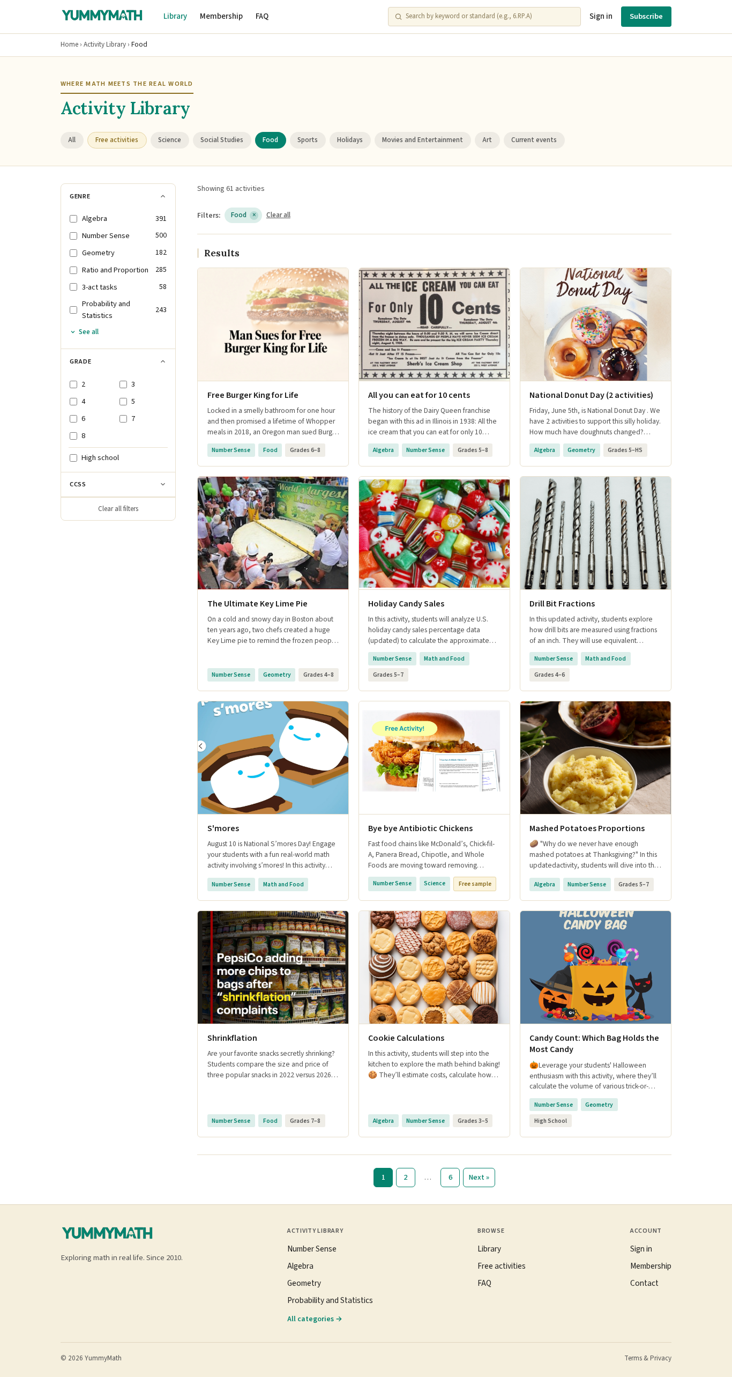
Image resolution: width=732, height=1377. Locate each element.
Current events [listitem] (534, 140)
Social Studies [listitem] (221, 140)
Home (69, 44)
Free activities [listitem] (116, 140)
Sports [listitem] (307, 140)
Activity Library (105, 44)
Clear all (278, 215)
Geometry (304, 1283)
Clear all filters (118, 509)
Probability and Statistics (330, 1300)
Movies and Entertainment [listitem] (422, 140)
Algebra (300, 1266)
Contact (644, 1283)
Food (243, 215)
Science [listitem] (169, 140)
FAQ (262, 16)
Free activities (501, 1266)
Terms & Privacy (647, 1358)
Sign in (601, 16)
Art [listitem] (487, 140)
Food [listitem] (270, 140)
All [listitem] (72, 140)
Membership (221, 16)
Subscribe (646, 16)
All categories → (314, 1319)
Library (175, 16)
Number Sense (312, 1249)
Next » (478, 1177)
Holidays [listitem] (350, 140)
